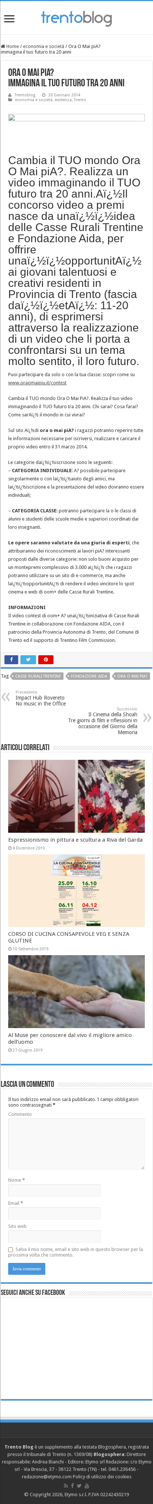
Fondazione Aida (89, 676)
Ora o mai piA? (132, 676)
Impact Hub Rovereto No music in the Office (41, 698)
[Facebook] (72, 1485)
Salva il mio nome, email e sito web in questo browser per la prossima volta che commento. (75, 1252)
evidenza (63, 99)
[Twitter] (79, 1485)
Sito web (17, 1226)
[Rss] (66, 1485)
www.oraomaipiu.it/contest (37, 382)
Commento (20, 1114)
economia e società (43, 46)
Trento (80, 99)
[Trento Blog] (76, 17)
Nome (16, 1180)
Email (15, 1203)
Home (12, 46)
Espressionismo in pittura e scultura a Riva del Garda (75, 839)
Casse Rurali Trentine (38, 676)
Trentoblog (24, 95)
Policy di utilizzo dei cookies (102, 1476)
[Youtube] (87, 1485)
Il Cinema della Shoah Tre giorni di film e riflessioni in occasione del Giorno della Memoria (102, 721)
